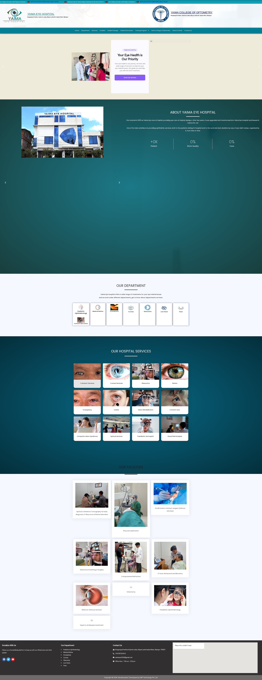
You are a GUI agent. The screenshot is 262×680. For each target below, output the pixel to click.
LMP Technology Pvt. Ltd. (149, 677)
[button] (3, 66)
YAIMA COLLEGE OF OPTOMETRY (191, 12)
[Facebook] (4, 659)
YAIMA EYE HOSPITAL (40, 13)
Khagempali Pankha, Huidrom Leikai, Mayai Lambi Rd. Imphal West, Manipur (47, 17)
